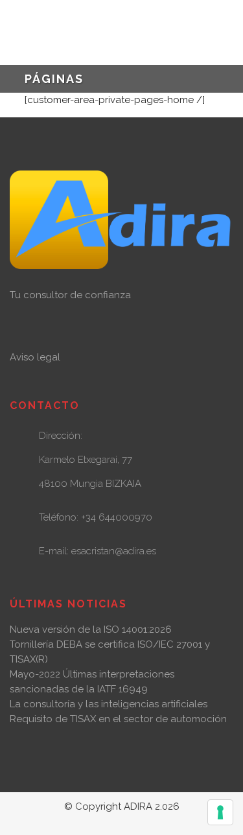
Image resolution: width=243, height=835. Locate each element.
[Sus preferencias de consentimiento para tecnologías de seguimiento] (220, 812)
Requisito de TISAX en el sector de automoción (118, 719)
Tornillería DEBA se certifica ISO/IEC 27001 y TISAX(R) (110, 652)
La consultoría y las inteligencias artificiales (108, 704)
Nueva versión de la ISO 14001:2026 (91, 629)
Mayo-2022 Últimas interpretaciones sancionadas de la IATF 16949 (92, 681)
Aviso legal (35, 357)
